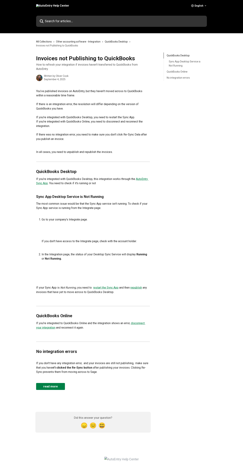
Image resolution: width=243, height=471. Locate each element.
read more (50, 386)
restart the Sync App (105, 287)
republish (136, 287)
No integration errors (178, 77)
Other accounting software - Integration (78, 41)
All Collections (44, 41)
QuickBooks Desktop (116, 41)
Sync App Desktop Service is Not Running (184, 63)
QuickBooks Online (177, 71)
